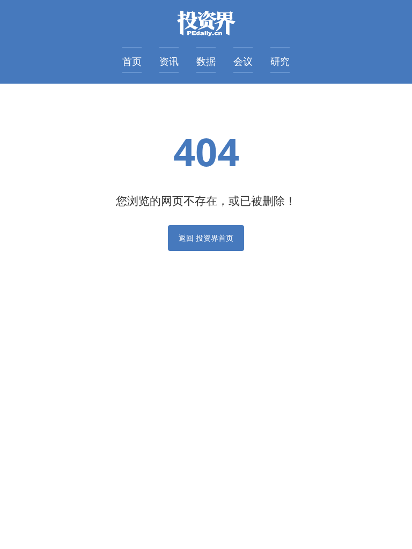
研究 (280, 61)
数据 (206, 61)
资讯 (169, 61)
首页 (132, 61)
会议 (243, 61)
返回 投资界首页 (206, 238)
